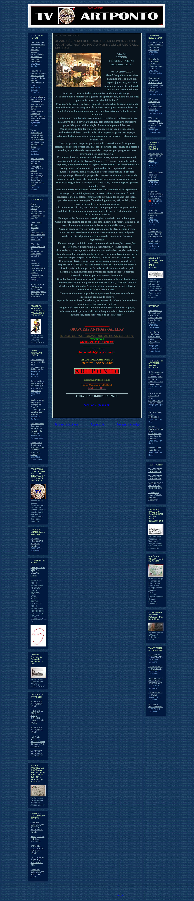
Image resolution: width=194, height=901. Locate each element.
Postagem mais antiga (128, 424)
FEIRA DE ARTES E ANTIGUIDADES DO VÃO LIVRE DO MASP (38, 741)
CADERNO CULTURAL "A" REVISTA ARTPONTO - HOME (37, 827)
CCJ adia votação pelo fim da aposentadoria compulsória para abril (38, 250)
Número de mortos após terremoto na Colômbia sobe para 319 (155, 104)
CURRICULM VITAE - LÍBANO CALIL (38, 571)
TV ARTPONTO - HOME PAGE (155, 470)
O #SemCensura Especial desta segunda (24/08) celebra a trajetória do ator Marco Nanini (155, 378)
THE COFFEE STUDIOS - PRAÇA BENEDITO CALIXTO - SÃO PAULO (38, 717)
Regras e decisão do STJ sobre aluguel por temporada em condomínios (155, 235)
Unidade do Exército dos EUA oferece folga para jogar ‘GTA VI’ (155, 64)
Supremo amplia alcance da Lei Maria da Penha (155, 157)
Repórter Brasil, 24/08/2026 (155, 449)
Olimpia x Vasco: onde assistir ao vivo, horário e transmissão (155, 46)
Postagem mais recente (66, 424)
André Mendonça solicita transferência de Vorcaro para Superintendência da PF (38, 211)
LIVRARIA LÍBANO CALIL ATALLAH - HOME (37, 542)
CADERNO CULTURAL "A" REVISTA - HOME (37, 849)
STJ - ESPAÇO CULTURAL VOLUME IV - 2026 (37, 861)
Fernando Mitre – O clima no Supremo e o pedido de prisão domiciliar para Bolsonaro (38, 290)
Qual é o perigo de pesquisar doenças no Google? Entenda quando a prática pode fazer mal (38, 407)
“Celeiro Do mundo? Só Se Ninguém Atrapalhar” (155, 496)
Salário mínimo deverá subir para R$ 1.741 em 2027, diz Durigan (37, 428)
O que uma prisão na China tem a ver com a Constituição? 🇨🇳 (155, 196)
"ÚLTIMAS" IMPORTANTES (155, 705)
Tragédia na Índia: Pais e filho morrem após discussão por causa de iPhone (155, 338)
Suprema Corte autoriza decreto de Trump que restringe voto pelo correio (38, 386)
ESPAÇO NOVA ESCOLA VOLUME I (37, 839)
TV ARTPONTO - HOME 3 (155, 693)
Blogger (120, 895)
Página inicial (98, 424)
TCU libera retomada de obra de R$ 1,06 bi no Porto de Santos (155, 123)
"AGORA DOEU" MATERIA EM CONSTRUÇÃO (155, 485)
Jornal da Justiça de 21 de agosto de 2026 (155, 213)
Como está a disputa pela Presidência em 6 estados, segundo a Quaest (37, 448)
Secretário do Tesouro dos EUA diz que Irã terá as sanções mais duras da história (155, 84)
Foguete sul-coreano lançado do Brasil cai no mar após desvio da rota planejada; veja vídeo (38, 78)
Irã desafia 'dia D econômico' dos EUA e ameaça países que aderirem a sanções (155, 316)
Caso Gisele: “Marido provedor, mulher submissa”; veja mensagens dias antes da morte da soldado (38, 231)
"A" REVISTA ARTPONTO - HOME (37, 703)
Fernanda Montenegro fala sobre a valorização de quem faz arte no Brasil (155, 432)
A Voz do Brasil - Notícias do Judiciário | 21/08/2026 (155, 176)
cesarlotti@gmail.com (97, 405)
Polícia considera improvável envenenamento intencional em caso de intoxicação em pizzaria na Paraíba (38, 270)
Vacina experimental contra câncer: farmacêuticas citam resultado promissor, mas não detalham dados (37, 138)
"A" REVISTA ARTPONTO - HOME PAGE (37, 753)
